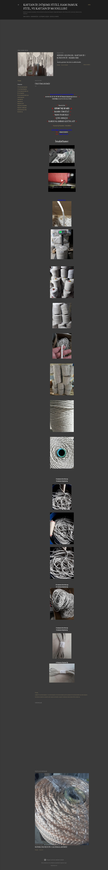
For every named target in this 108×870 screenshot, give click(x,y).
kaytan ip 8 (21, 103)
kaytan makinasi (22, 107)
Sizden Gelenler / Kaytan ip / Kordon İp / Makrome (71, 56)
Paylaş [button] (58, 65)
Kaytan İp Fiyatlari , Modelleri (62, 125)
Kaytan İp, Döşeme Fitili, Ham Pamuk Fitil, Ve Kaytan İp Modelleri (50, 6)
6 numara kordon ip (23, 91)
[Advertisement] (54, 35)
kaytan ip (20, 101)
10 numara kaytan (22, 87)
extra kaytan (21, 97)
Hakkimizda (34, 16)
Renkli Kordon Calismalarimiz (51, 847)
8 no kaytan (21, 93)
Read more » (87, 64)
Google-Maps (54, 16)
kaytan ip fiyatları (22, 105)
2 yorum (41, 849)
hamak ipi (20, 99)
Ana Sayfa (26, 16)
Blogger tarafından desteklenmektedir (55, 859)
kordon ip (20, 111)
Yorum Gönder (64, 65)
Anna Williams (51, 862)
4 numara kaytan (22, 89)
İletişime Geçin (44, 16)
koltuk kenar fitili (22, 109)
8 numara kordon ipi (23, 95)
